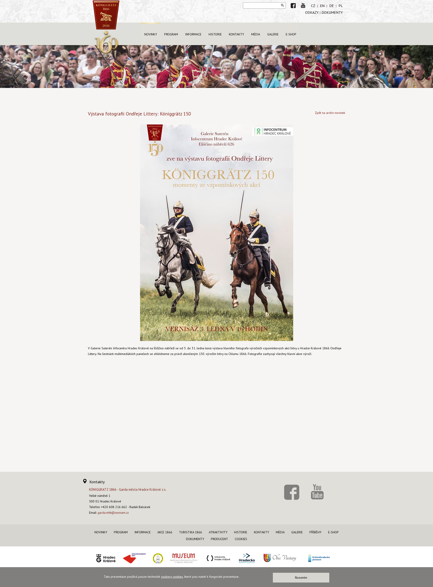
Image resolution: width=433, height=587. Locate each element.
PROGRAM (171, 34)
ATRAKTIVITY (218, 532)
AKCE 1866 (164, 532)
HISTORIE (215, 34)
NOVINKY (150, 34)
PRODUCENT (219, 539)
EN (322, 5)
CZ (313, 5)
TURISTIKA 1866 (190, 532)
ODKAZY (312, 12)
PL (341, 5)
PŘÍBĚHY (315, 532)
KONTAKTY (236, 34)
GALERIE (273, 34)
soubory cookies (172, 577)
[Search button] (282, 5)
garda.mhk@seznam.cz (113, 513)
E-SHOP (291, 34)
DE (331, 5)
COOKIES (241, 539)
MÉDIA (255, 34)
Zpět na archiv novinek (330, 113)
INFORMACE (193, 34)
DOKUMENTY (332, 12)
